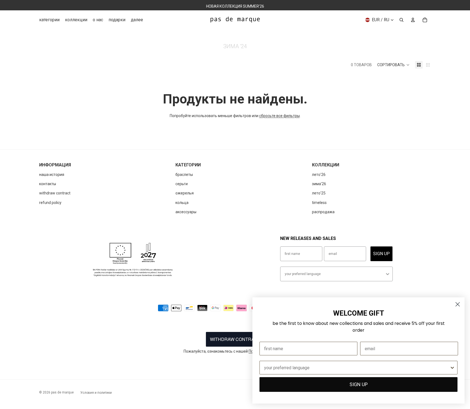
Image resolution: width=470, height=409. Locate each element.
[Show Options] (387, 274)
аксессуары (185, 212)
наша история (51, 174)
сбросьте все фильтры (279, 116)
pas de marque (62, 392)
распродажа (323, 212)
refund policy (50, 202)
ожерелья (184, 193)
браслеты (184, 174)
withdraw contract (54, 193)
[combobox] (335, 274)
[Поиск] (401, 20)
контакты (47, 184)
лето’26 (319, 174)
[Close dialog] (457, 304)
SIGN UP (381, 253)
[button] (393, 65)
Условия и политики (96, 393)
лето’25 (319, 193)
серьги (181, 184)
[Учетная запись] (413, 20)
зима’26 (319, 184)
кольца (181, 202)
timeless (319, 202)
